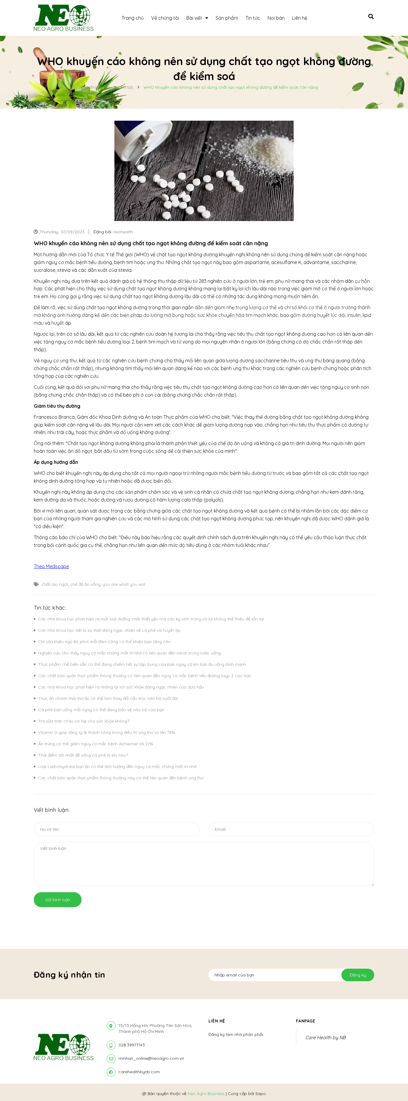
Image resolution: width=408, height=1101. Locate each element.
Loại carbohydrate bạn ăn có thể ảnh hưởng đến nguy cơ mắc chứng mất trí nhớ (117, 766)
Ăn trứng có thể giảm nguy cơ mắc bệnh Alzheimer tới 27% (95, 743)
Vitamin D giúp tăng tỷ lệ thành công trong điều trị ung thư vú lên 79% (106, 732)
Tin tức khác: (50, 607)
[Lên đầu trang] (395, 1083)
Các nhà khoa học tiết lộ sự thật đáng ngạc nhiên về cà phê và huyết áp (109, 630)
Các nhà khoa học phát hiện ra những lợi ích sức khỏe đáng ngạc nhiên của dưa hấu (121, 687)
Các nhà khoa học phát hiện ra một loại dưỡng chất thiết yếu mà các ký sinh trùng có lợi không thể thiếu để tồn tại (151, 619)
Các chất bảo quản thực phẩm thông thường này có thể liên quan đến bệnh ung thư (120, 777)
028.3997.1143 (132, 1045)
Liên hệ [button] (216, 1021)
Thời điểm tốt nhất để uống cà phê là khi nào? (83, 755)
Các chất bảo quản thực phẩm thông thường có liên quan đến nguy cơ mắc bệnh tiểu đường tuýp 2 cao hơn (144, 675)
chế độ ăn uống (85, 584)
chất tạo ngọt (55, 584)
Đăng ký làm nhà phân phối (235, 1034)
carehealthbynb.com (139, 1071)
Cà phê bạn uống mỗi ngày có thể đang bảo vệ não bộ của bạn (101, 709)
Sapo (260, 1093)
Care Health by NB (325, 1037)
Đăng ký (358, 975)
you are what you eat (123, 584)
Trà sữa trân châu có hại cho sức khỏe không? (83, 721)
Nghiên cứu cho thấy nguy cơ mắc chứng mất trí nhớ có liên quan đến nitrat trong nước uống (129, 653)
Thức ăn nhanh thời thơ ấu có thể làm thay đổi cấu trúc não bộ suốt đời (108, 698)
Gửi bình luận (57, 899)
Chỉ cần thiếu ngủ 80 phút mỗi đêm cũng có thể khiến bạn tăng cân (104, 641)
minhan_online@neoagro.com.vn (151, 1058)
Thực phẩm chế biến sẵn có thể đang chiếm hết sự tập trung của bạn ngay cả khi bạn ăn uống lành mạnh (142, 664)
